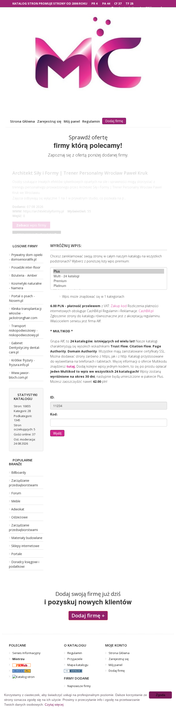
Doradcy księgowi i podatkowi (24, 564)
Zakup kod (119, 306)
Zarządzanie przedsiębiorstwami (23, 482)
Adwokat (17, 509)
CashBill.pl (146, 311)
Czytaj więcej (54, 704)
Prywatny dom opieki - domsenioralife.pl (25, 257)
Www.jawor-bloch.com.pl (19, 375)
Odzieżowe (19, 517)
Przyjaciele (74, 659)
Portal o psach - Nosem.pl (22, 298)
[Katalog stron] (20, 665)
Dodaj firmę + (88, 615)
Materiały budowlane (26, 538)
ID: (52, 397)
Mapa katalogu (77, 665)
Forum (16, 493)
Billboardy (18, 472)
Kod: (54, 414)
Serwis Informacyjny (26, 653)
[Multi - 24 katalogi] (108, 276)
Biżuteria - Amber (24, 275)
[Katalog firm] (20, 671)
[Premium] (108, 280)
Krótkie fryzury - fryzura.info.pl (22, 362)
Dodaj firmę (114, 121)
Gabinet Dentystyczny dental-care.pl (24, 347)
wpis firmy (31, 229)
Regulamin (91, 121)
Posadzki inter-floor (25, 267)
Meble (15, 501)
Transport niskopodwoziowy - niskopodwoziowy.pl (24, 330)
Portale (16, 554)
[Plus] (108, 271)
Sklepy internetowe (25, 546)
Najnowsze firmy (79, 686)
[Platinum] (108, 285)
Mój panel (72, 121)
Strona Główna (22, 121)
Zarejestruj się (49, 121)
